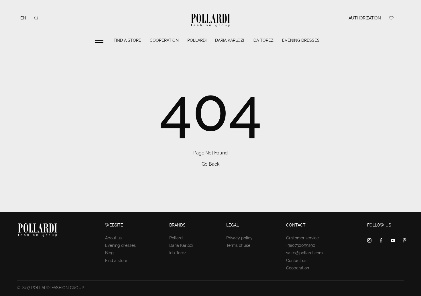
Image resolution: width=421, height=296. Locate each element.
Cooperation (164, 40)
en (23, 18)
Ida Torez (263, 40)
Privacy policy (239, 238)
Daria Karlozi (229, 40)
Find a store (127, 40)
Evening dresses (301, 40)
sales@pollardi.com (304, 253)
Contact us (296, 260)
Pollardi (196, 40)
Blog (109, 253)
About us (113, 238)
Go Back (210, 164)
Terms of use (238, 245)
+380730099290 (300, 245)
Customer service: (303, 238)
